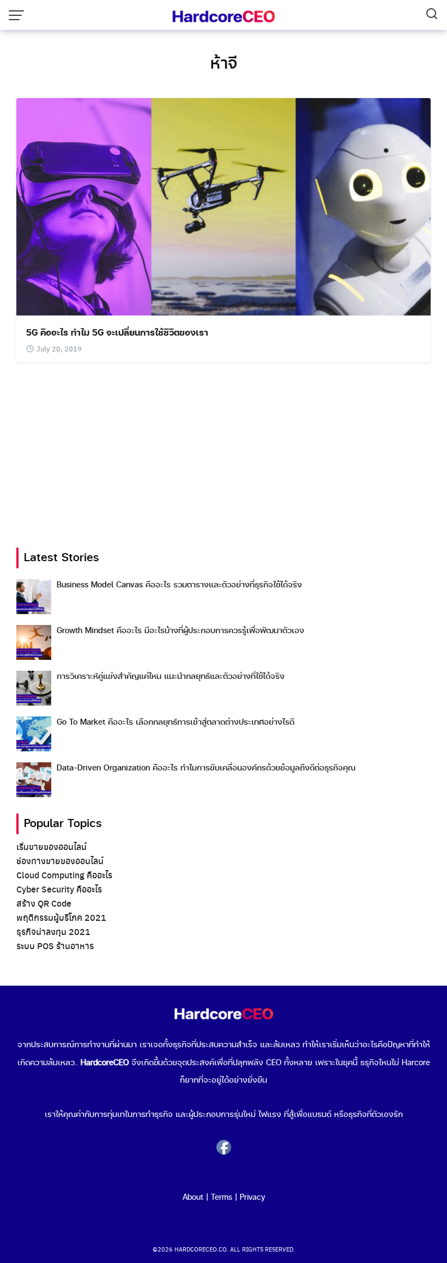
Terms (221, 1198)
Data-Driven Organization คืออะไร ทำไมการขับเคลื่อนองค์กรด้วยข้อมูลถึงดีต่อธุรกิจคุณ (206, 768)
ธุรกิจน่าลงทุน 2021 (53, 931)
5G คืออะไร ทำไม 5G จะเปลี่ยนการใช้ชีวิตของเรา (117, 333)
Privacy (252, 1198)
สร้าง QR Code (43, 903)
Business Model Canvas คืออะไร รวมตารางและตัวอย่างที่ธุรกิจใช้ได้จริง (179, 585)
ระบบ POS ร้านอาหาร (55, 945)
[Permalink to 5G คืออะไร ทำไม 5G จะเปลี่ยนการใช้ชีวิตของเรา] (223, 205)
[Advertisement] (223, 455)
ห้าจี (223, 64)
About (193, 1198)
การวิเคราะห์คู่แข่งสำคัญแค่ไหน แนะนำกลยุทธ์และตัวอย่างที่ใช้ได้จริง (171, 676)
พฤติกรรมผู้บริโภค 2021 (61, 917)
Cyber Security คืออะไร (59, 889)
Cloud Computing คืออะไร (64, 875)
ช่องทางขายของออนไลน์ (60, 860)
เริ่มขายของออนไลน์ (51, 846)
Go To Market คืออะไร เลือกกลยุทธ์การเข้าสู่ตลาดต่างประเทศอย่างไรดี (175, 722)
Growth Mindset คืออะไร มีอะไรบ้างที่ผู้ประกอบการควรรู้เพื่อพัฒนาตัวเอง (180, 630)
